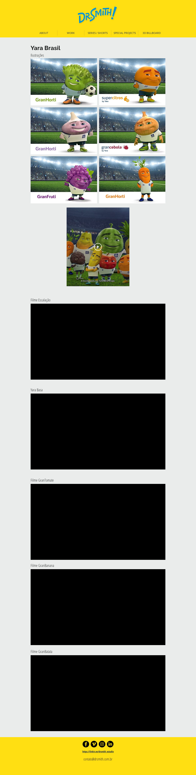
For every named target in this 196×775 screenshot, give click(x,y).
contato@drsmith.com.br (97, 759)
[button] (64, 81)
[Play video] (98, 247)
